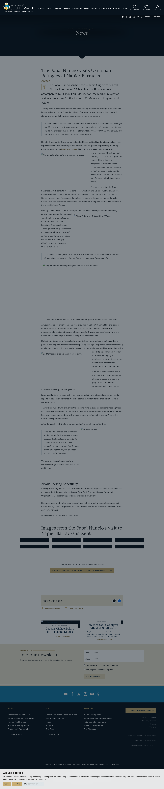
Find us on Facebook (126, 17)
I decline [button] (17, 784)
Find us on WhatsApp (141, 17)
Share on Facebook (119, 601)
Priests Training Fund (93, 725)
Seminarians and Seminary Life (98, 718)
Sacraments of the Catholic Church (61, 714)
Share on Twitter (114, 601)
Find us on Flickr (137, 17)
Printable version (53, 608)
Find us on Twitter (130, 17)
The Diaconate (90, 729)
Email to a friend (76, 608)
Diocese (41, 9)
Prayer (49, 722)
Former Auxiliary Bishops (19, 725)
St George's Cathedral (18, 729)
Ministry (57, 9)
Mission (67, 9)
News (93, 29)
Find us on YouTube (122, 17)
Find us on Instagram (134, 17)
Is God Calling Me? (92, 714)
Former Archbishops (17, 722)
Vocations (77, 9)
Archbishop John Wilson (19, 714)
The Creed (50, 729)
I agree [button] (7, 784)
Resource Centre (152, 17)
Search (157, 10)
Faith (49, 9)
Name (87, 652)
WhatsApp (134, 10)
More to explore (120, 9)
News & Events (90, 9)
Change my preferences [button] (33, 784)
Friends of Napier (69, 149)
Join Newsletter (93, 676)
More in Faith (54, 734)
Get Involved (105, 9)
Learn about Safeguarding (140, 711)
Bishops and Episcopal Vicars (21, 718)
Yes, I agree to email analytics (99, 669)
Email (87, 659)
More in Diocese (18, 734)
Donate (146, 10)
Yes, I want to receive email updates (102, 665)
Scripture (50, 725)
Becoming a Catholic (55, 718)
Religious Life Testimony (95, 722)
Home (70, 29)
